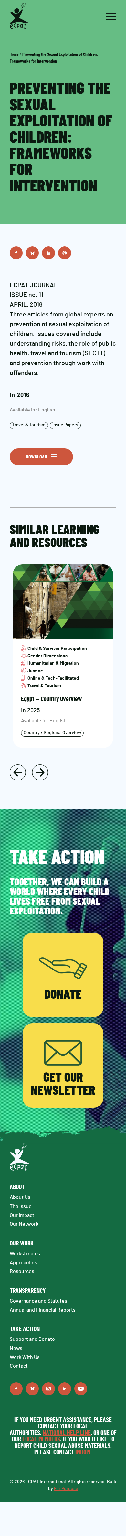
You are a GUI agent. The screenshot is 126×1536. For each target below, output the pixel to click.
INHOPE (83, 1452)
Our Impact (22, 1215)
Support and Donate (32, 1339)
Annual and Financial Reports (43, 1310)
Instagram (48, 1388)
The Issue (21, 1206)
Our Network (24, 1224)
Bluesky (32, 252)
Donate (63, 994)
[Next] (40, 772)
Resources (22, 1271)
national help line (67, 1433)
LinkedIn (48, 252)
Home (14, 54)
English (46, 409)
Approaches (23, 1262)
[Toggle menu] (111, 16)
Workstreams (25, 1253)
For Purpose (66, 1488)
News (16, 1348)
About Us (20, 1197)
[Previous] (18, 772)
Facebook (16, 252)
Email (64, 252)
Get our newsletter (63, 1084)
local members (41, 1439)
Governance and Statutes (38, 1301)
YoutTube (80, 1388)
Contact (19, 1366)
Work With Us (25, 1357)
